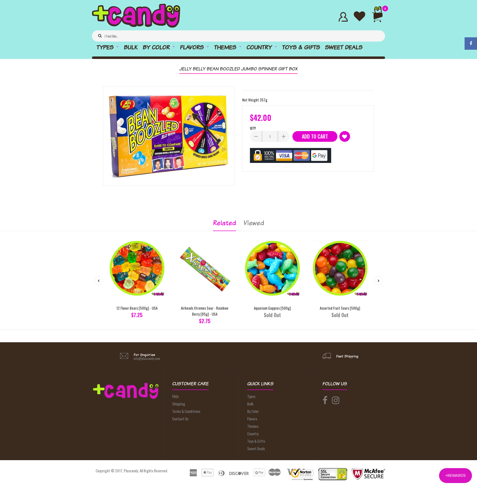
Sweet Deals (256, 448)
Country (253, 433)
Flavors (252, 418)
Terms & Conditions (186, 411)
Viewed (253, 222)
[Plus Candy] (136, 26)
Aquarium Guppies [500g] (272, 308)
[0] (379, 16)
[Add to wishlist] (344, 136)
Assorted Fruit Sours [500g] (340, 308)
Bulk (250, 403)
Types (251, 396)
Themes (252, 426)
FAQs (175, 396)
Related (224, 222)
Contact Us (180, 418)
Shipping (178, 403)
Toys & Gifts (256, 441)
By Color (253, 411)
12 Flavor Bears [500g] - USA (137, 308)
